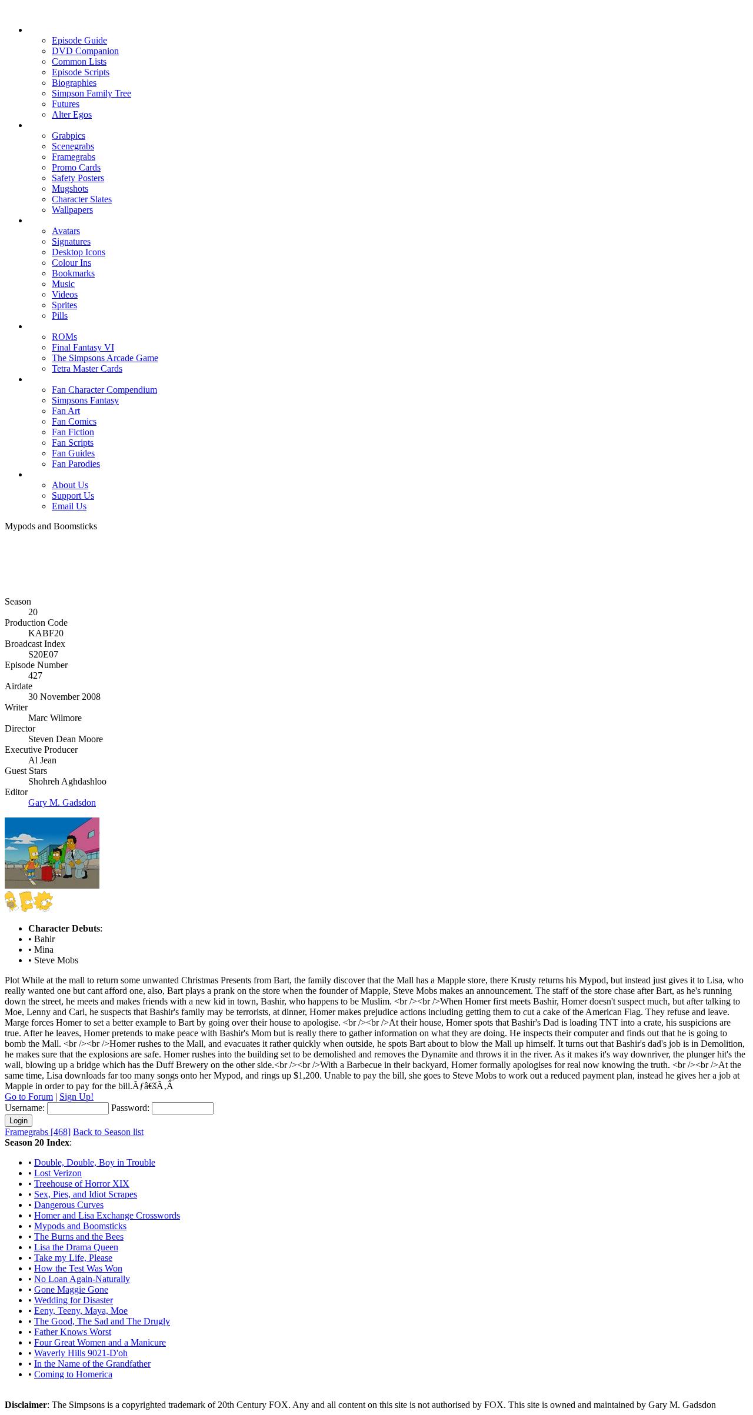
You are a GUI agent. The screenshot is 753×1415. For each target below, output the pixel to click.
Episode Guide (79, 40)
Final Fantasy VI (83, 347)
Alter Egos (72, 114)
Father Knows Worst (72, 1332)
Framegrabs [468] (38, 1132)
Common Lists (79, 61)
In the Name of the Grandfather (92, 1364)
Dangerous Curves (69, 1205)
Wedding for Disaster (73, 1300)
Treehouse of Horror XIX (81, 1184)
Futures (65, 104)
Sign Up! (76, 1097)
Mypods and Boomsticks (80, 1226)
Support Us (73, 495)
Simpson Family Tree (91, 93)
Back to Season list (108, 1132)
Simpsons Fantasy (85, 400)
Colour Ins (71, 263)
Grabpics (68, 136)
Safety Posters (78, 178)
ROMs (64, 337)
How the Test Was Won (78, 1268)
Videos (65, 294)
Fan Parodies (76, 464)
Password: (130, 1108)
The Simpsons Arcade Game (105, 358)
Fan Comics (74, 421)
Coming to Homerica (73, 1374)
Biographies (74, 83)
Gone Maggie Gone (71, 1289)
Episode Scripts (80, 72)
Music (63, 284)
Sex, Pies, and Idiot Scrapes (85, 1194)
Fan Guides (73, 453)
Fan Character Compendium (104, 390)
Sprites (64, 305)
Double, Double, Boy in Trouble (94, 1162)
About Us (70, 485)
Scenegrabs (73, 146)
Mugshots (70, 188)
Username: (25, 1108)
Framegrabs (73, 157)
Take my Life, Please (73, 1258)
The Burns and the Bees (79, 1237)
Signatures (71, 241)
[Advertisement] (376, 558)
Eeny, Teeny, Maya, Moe (81, 1311)
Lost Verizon (58, 1173)
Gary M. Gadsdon (62, 802)
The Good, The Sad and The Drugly (102, 1321)
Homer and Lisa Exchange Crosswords (107, 1215)
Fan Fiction (73, 432)
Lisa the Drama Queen (76, 1247)
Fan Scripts (73, 443)
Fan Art (66, 411)
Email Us (69, 506)
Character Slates (82, 199)
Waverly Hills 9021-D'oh (81, 1353)
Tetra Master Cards (87, 368)
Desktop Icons (78, 252)
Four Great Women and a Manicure (100, 1342)
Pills (60, 316)
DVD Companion (85, 51)
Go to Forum (29, 1097)
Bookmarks (73, 273)
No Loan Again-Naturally (82, 1279)
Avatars (66, 231)
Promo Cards (76, 167)
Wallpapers (72, 210)
